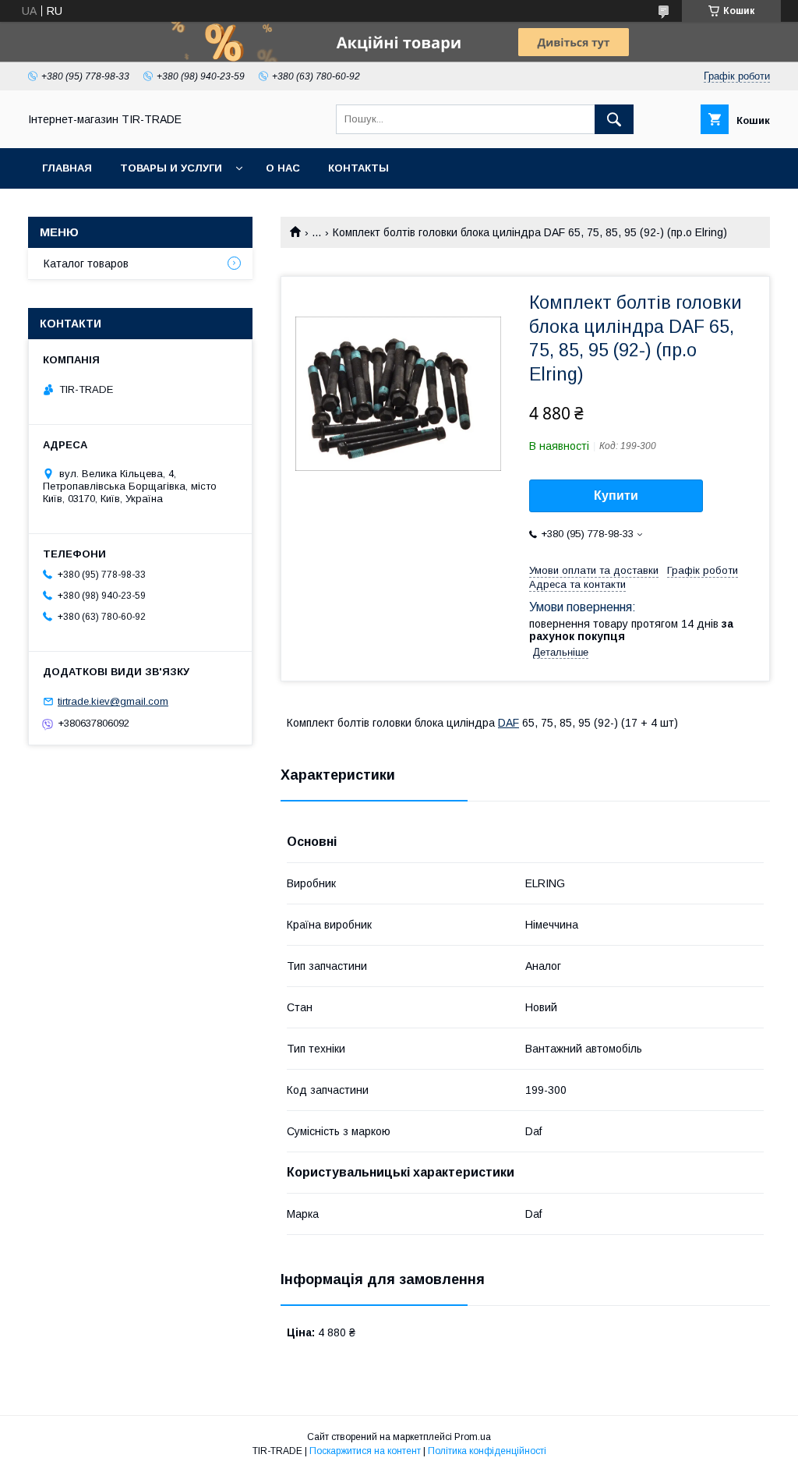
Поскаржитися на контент (365, 1450)
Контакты (358, 168)
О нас (283, 168)
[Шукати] (614, 119)
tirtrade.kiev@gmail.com (113, 701)
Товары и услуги (171, 168)
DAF (508, 723)
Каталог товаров (86, 263)
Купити (616, 495)
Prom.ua (472, 1436)
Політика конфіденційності (487, 1450)
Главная (67, 168)
